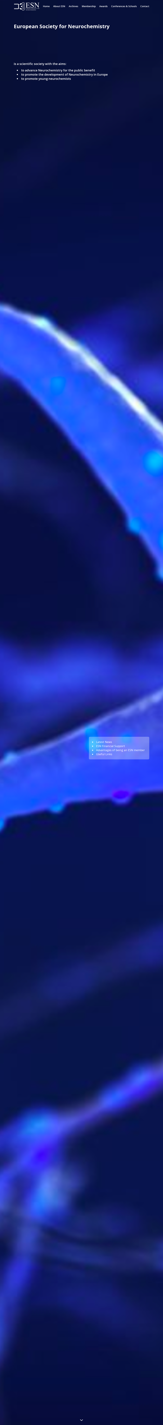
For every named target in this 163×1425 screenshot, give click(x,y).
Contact (144, 6)
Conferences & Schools (124, 6)
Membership (89, 6)
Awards (103, 6)
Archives (73, 6)
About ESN (59, 6)
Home (46, 6)
